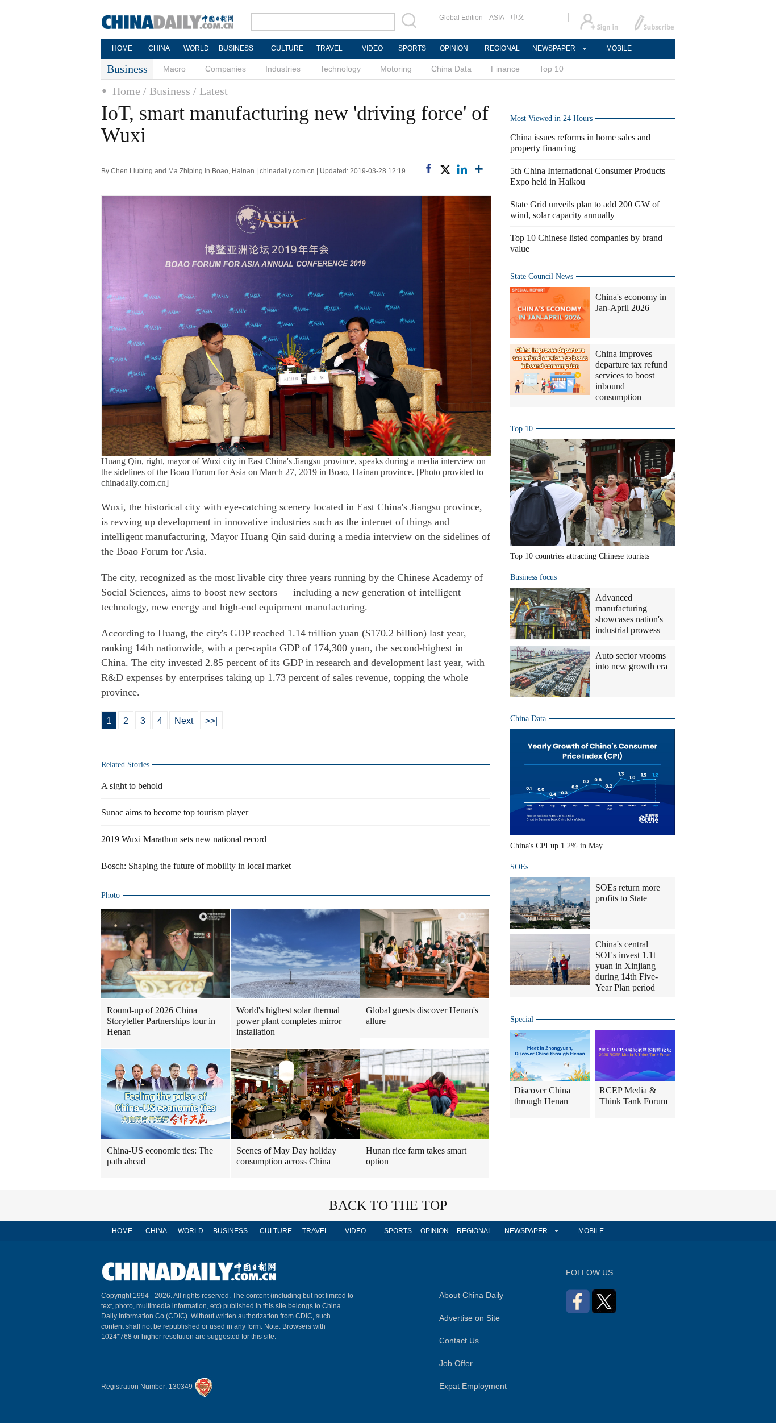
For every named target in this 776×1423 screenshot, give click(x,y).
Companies (225, 68)
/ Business (166, 91)
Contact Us (459, 1340)
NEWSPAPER (553, 48)
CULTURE (287, 48)
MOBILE (619, 48)
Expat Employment (473, 1386)
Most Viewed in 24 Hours (551, 118)
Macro (174, 68)
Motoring (396, 68)
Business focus (533, 577)
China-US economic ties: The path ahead (160, 1156)
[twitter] (444, 169)
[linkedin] (462, 169)
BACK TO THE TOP (388, 1205)
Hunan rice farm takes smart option (416, 1156)
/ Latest (210, 91)
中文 (517, 18)
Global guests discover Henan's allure (422, 1015)
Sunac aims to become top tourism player (174, 812)
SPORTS (412, 48)
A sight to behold (131, 785)
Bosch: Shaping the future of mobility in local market (196, 866)
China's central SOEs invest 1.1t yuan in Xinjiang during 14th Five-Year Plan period (626, 965)
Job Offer (456, 1363)
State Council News (541, 276)
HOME (122, 48)
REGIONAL (502, 48)
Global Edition (461, 18)
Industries (283, 68)
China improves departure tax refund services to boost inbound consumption (631, 375)
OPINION (454, 48)
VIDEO (372, 48)
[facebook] (428, 168)
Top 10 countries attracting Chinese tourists (579, 556)
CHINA (159, 48)
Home (126, 91)
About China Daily (471, 1295)
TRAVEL (329, 48)
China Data (451, 68)
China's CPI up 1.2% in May (556, 846)
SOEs (519, 867)
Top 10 (551, 68)
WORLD (196, 48)
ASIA (496, 18)
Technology (340, 68)
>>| (211, 721)
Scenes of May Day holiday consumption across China (286, 1156)
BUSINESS (236, 48)
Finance (505, 68)
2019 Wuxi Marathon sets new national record (183, 839)
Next (183, 721)
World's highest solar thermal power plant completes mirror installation (288, 1021)
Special (521, 1019)
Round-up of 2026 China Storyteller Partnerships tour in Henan (161, 1021)
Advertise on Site (469, 1317)
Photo (110, 895)
